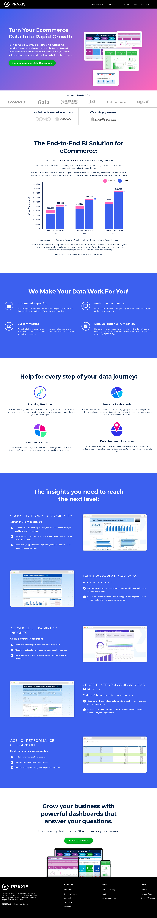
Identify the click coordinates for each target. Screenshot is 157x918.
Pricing (126, 4)
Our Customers (109, 898)
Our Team (68, 902)
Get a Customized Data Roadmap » (32, 63)
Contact (144, 890)
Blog (135, 4)
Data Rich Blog (108, 890)
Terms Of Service (148, 898)
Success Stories (70, 894)
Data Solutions (97, 4)
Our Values (69, 898)
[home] (14, 4)
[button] (98, 4)
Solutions (68, 890)
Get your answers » (78, 840)
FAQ (104, 894)
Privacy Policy (147, 894)
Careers (67, 907)
